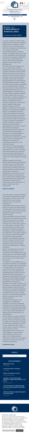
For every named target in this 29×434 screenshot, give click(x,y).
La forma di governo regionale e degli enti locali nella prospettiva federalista (14, 386)
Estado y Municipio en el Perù (11, 373)
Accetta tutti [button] (19, 430)
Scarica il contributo (8, 188)
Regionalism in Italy (8, 364)
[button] (14, 19)
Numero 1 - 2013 (10, 27)
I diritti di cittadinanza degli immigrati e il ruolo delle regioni (14, 392)
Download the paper (8, 344)
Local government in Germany (11, 368)
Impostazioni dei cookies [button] (8, 430)
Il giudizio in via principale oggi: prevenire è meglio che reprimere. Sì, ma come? (14, 379)
